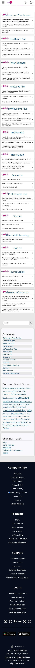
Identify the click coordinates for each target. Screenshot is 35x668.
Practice (10, 416)
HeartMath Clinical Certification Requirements (12, 240)
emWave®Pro (17, 535)
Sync (30, 422)
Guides (27, 405)
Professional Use (17, 194)
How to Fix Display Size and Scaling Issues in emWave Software (16, 92)
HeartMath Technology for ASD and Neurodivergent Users (13, 304)
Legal (25, 413)
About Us (17, 473)
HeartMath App (17, 38)
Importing (8, 413)
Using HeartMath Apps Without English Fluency (15, 44)
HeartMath (22, 407)
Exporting (11, 405)
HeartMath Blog (17, 597)
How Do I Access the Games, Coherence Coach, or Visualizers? (15, 253)
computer (19, 394)
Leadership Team (17, 477)
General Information (17, 292)
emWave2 (8, 401)
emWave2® (17, 132)
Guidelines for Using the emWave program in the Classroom (17, 125)
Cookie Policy (17, 488)
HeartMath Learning (17, 235)
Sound (12, 422)
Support (24, 422)
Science (17, 216)
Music (28, 413)
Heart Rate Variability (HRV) (17, 410)
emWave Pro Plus (17, 108)
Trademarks (17, 496)
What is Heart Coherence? (10, 224)
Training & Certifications (12, 450)
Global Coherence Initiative (11, 180)
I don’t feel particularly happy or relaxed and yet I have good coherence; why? (16, 284)
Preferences (17, 416)
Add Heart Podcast (17, 601)
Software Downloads (17, 570)
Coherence (19, 391)
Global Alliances (17, 504)
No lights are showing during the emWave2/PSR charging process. (13, 147)
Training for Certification (17, 539)
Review (11, 419)
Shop (5, 442)
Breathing (22, 388)
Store (17, 520)
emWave (23, 397)
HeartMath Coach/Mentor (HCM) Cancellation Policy (16, 199)
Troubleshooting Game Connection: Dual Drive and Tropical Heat (15, 258)
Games (17, 248)
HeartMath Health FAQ (9, 187)
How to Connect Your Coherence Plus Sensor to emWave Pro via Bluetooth (16, 119)
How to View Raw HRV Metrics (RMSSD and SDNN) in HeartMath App (16, 49)
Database (6, 398)
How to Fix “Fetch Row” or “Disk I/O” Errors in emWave (16, 97)
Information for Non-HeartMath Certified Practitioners (15, 204)
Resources (17, 175)
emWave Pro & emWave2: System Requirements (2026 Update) (13, 167)
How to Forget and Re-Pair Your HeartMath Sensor (16, 25)
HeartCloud (17, 154)
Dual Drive (13, 398)
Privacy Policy (17, 485)
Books (5, 453)
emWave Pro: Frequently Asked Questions (15, 163)
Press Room (17, 481)
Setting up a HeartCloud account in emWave (16, 142)
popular (5, 416)
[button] (31, 2)
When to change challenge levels (12, 221)
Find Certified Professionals (17, 577)
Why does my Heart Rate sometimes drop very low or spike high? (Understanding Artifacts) (15, 298)
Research (5, 419)
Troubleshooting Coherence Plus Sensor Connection (15, 31)
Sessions (25, 419)
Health (5, 407)
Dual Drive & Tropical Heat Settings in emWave (14, 264)
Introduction (17, 271)
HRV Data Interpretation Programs (13, 228)
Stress (17, 422)
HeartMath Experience (17, 593)
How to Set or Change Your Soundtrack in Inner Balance (15, 73)
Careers (17, 500)
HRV (4, 414)
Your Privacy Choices (18, 492)
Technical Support (11, 425)
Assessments (14, 388)
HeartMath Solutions (17, 608)
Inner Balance (17, 62)
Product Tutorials (17, 574)
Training (6, 428)
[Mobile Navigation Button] (3, 2)
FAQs (16, 405)
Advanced (6, 388)
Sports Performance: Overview (12, 209)
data (24, 394)
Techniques (22, 425)
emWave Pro (17, 86)
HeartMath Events (17, 605)
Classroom (10, 391)
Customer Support (17, 558)
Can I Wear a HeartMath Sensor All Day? (15, 102)
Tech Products (17, 523)
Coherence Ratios (9, 394)
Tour (27, 425)
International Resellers (17, 542)
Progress (26, 416)
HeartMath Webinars (17, 612)
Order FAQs (17, 566)
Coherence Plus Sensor (18, 15)
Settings (6, 422)
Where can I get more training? (12, 183)
